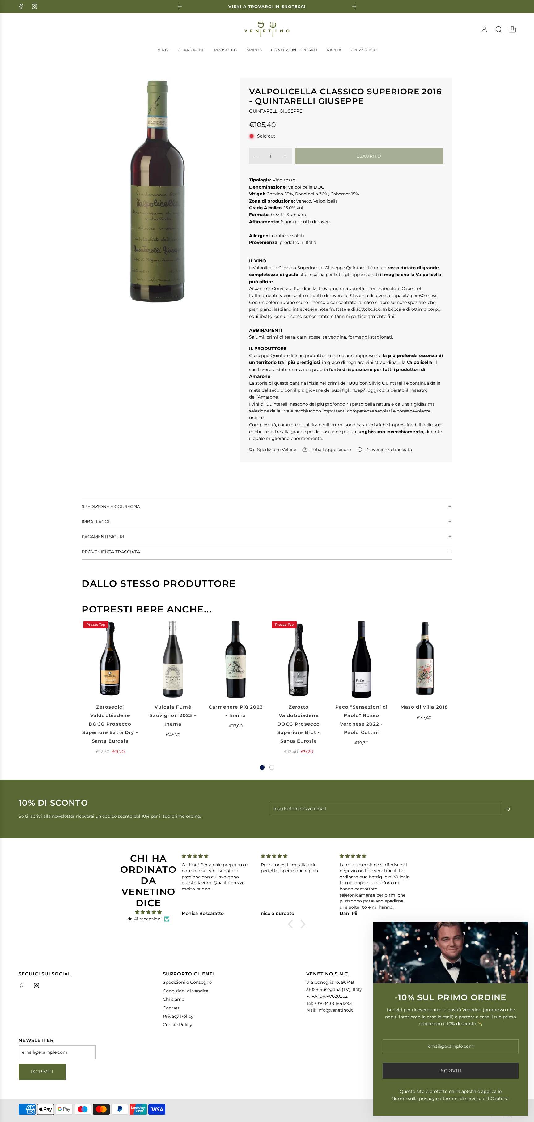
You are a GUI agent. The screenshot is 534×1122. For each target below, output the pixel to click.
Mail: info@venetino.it (329, 1010)
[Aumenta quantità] (285, 156)
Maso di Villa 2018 (424, 707)
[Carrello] (512, 29)
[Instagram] (34, 6)
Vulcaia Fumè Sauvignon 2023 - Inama (173, 715)
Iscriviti (42, 1071)
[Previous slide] (180, 6)
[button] (262, 767)
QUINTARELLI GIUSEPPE (275, 111)
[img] (148, 912)
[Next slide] (354, 6)
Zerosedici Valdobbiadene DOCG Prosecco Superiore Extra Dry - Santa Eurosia (110, 724)
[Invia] (508, 809)
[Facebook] (21, 6)
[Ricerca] (499, 29)
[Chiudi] (516, 933)
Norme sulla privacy (413, 1098)
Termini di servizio (461, 1098)
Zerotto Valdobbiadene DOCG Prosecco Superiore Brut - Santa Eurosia (298, 724)
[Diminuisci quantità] (256, 156)
